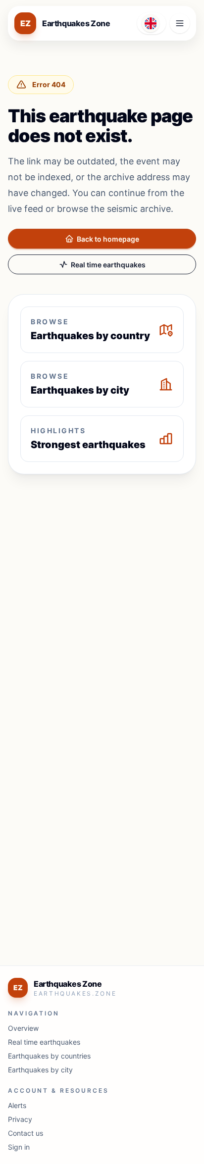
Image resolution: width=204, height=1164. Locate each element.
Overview (23, 1028)
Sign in (19, 1147)
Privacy (20, 1119)
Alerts (17, 1105)
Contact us (25, 1133)
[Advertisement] (102, 588)
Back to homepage (108, 239)
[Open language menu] (151, 23)
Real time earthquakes (108, 264)
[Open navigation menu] (180, 23)
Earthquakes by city (40, 1069)
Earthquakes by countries (49, 1056)
